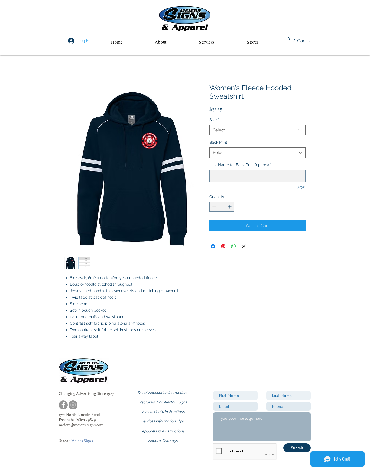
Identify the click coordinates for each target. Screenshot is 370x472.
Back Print (219, 142)
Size (214, 120)
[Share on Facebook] (213, 246)
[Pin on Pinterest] (223, 246)
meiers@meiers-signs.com (81, 424)
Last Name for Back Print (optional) (240, 165)
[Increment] (230, 206)
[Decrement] (213, 206)
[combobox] (257, 130)
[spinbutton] (222, 206)
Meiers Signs (82, 440)
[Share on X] (244, 246)
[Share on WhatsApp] (233, 246)
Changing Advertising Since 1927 (86, 393)
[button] (300, 40)
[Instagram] (73, 404)
